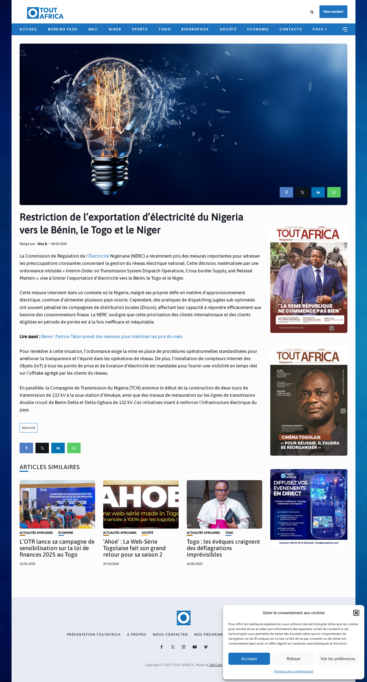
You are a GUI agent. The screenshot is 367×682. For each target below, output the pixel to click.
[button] (356, 613)
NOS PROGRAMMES (212, 635)
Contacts (290, 29)
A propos (136, 635)
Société (228, 29)
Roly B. (42, 244)
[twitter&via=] (302, 192)
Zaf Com (216, 665)
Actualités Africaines (36, 532)
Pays (318, 29)
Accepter (249, 658)
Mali (93, 29)
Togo (165, 29)
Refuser (294, 658)
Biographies (195, 29)
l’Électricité (97, 256)
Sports (140, 29)
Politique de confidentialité (293, 671)
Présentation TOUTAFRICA (94, 635)
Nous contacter (170, 635)
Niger (115, 29)
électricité (28, 427)
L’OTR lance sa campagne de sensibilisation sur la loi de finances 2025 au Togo (57, 548)
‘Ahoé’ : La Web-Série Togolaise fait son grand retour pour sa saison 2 (134, 548)
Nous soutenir (333, 11)
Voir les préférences (338, 658)
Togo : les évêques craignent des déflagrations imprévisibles (223, 548)
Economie (258, 29)
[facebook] (286, 192)
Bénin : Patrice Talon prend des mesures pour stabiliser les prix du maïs (111, 336)
